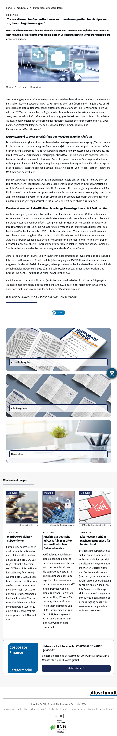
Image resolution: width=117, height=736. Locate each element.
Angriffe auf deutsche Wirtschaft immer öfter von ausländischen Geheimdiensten (58, 563)
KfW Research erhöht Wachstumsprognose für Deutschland (95, 563)
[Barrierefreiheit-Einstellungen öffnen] (112, 373)
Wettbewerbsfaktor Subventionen (22, 563)
